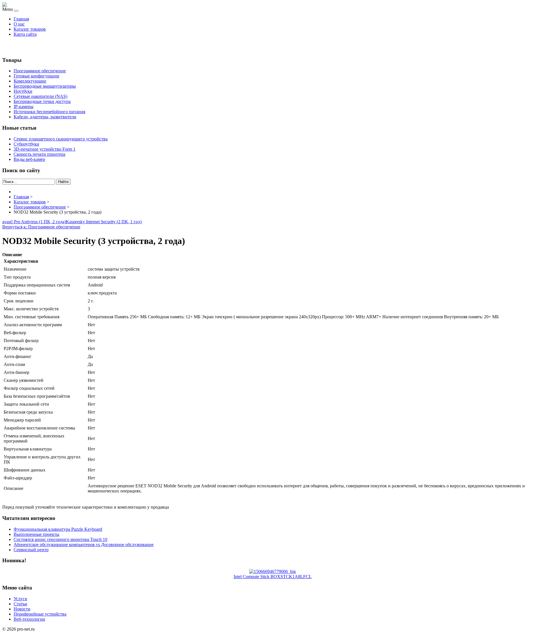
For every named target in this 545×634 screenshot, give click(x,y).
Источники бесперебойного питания (49, 111)
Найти (63, 182)
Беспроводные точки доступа (42, 101)
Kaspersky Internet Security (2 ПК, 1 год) (104, 221)
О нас (19, 24)
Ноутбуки (23, 91)
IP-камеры (23, 106)
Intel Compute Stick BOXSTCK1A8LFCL (273, 576)
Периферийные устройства (40, 614)
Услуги (20, 598)
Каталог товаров (30, 29)
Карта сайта (25, 34)
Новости (22, 608)
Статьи (20, 603)
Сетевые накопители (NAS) (40, 96)
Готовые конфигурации (36, 75)
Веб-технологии (29, 619)
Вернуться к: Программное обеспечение (41, 226)
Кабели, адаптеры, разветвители (45, 116)
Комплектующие (30, 81)
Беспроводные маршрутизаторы (45, 86)
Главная (21, 18)
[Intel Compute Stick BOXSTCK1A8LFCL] (272, 571)
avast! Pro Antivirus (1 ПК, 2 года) (34, 221)
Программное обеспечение (40, 70)
